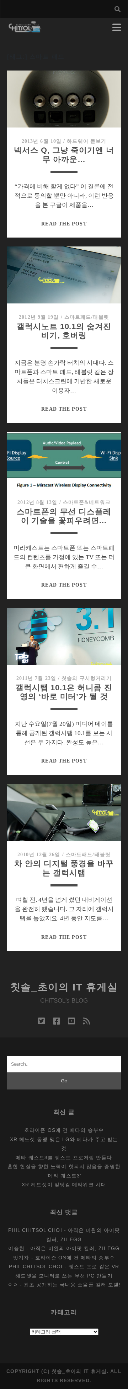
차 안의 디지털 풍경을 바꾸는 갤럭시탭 (63, 868)
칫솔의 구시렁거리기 (87, 678)
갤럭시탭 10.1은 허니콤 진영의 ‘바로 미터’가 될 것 (64, 692)
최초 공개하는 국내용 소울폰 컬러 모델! (72, 1284)
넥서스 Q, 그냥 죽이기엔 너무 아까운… (64, 155)
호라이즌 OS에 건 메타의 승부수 (64, 1130)
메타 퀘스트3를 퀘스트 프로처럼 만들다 (64, 1157)
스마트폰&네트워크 (87, 502)
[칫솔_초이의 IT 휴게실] (25, 29)
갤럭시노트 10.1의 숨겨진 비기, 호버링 (64, 331)
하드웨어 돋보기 (86, 141)
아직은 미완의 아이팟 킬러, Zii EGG (74, 1248)
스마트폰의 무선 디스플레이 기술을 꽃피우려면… (64, 516)
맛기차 (21, 1257)
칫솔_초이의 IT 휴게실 (64, 987)
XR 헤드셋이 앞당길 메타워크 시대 (64, 1184)
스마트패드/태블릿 (86, 317)
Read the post (63, 224)
